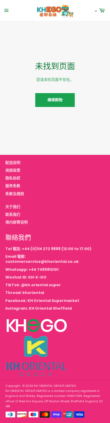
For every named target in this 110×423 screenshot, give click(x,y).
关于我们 (12, 206)
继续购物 (55, 99)
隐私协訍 (12, 178)
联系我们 (12, 214)
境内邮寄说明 (16, 222)
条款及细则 (14, 193)
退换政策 (12, 170)
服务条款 (12, 185)
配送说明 (12, 162)
